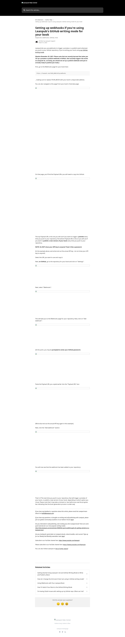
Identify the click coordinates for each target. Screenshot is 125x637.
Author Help (48, 20)
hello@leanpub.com (48, 513)
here (72, 520)
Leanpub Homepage (62, 628)
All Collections (39, 20)
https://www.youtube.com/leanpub (69, 540)
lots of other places (61, 549)
